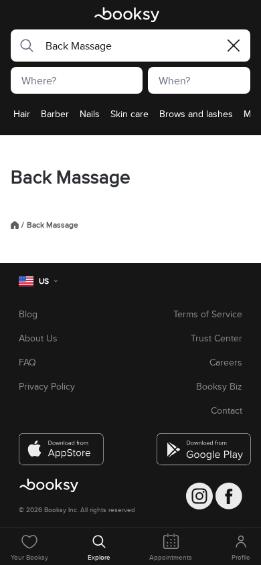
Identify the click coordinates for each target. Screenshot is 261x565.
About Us (38, 338)
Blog (28, 314)
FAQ (27, 362)
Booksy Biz (219, 386)
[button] (23, 45)
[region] (130, 118)
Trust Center (216, 338)
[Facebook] (228, 496)
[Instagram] (199, 496)
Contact (226, 410)
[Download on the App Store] (61, 444)
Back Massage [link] (52, 225)
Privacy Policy (47, 386)
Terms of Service (207, 314)
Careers (225, 362)
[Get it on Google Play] (199, 444)
